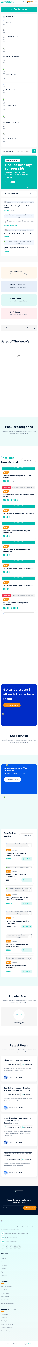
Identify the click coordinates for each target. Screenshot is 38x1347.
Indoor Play (9, 75)
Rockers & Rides (11, 123)
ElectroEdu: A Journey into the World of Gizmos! (17, 946)
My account (4, 1272)
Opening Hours (5, 1321)
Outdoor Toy (10, 106)
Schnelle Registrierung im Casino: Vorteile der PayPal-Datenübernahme (17, 1120)
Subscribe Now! (30, 1208)
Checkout (4, 1262)
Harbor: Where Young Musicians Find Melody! (17, 922)
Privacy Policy (5, 1331)
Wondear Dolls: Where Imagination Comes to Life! (19, 222)
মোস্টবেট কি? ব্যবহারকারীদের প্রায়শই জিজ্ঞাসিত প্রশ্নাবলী (18, 1154)
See (31, 194)
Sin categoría (28, 1064)
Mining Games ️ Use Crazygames (17, 1060)
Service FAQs (5, 1300)
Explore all (27, 460)
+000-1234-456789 (11, 1237)
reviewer (27, 1095)
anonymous (9, 17)
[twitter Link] (6, 1247)
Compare (4, 1265)
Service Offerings (6, 1287)
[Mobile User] (25, 2)
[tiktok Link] (19, 1247)
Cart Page (4, 1259)
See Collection (11, 779)
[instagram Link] (15, 1247)
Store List (4, 1318)
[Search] (23, 2)
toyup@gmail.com (11, 1241)
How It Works (5, 1290)
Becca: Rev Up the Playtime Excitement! (16, 967)
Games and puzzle (12, 57)
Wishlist (3, 1269)
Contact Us (4, 1314)
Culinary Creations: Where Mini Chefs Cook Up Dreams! (17, 899)
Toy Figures (9, 138)
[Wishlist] (5, 354)
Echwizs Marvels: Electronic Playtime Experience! (16, 248)
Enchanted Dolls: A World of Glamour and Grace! (16, 854)
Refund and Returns (7, 1328)
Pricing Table (5, 1293)
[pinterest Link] (11, 1247)
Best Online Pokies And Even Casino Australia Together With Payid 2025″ (18, 1089)
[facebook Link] (2, 1247)
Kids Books (9, 90)
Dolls (7, 23)
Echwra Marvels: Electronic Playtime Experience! (16, 551)
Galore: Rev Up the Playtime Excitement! (17, 569)
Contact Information (7, 1303)
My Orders (4, 1275)
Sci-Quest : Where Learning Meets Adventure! (15, 604)
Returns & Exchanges (7, 1324)
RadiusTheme (30, 1344)
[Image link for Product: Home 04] (19, 202)
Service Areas (5, 1297)
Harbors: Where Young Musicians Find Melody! (16, 207)
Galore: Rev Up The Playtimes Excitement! (17, 234)
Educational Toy (11, 36)
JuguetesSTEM (8, 2)
